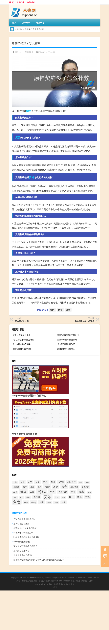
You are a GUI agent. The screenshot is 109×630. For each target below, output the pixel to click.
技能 (47, 486)
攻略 (55, 486)
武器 (23, 492)
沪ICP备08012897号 (91, 577)
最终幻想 (85, 487)
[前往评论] (104, 556)
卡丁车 (61, 482)
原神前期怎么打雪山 (66, 348)
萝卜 (71, 497)
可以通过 (71, 481)
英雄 (56, 497)
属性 (25, 486)
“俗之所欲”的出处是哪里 (23, 339)
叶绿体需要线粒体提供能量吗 (26, 537)
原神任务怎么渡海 (21, 523)
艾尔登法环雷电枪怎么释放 (25, 546)
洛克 (32, 492)
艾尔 (47, 496)
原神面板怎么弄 (22, 321)
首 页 (11, 2)
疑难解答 (79, 577)
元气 (30, 482)
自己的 (36, 497)
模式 (15, 492)
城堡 (87, 482)
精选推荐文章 (61, 577)
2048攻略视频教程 (21, 541)
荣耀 (63, 497)
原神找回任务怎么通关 (84, 321)
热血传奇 (62, 492)
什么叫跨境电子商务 (22, 344)
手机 (39, 487)
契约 (28, 111)
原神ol (19, 29)
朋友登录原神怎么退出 (23, 555)
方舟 (64, 486)
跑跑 (49, 502)
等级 (28, 497)
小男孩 (54, 587)
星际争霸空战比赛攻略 (67, 339)
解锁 (26, 502)
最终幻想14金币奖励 (22, 348)
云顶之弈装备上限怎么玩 (24, 519)
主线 (15, 482)
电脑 (89, 492)
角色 (16, 501)
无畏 (17, 137)
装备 (79, 497)
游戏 (41, 491)
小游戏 (16, 486)
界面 (14, 497)
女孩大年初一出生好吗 (23, 532)
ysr (20, 52)
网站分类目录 (50, 577)
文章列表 (20, 2)
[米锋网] (24, 5)
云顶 (22, 481)
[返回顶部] (104, 563)
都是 (56, 502)
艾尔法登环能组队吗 (66, 344)
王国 (73, 492)
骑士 (64, 502)
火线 (52, 492)
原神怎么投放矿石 (21, 550)
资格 (31, 177)
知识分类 (31, 2)
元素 (37, 481)
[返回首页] (104, 549)
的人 (21, 497)
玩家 (81, 491)
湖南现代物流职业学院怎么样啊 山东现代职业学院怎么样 (38, 559)
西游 (87, 497)
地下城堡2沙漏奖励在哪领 (24, 528)
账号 (41, 502)
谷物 (33, 502)
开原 (32, 486)
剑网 (53, 482)
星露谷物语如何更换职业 (68, 334)
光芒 (45, 482)
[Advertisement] (54, 610)
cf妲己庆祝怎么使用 (21, 334)
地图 (80, 482)
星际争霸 (74, 486)
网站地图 (71, 577)
